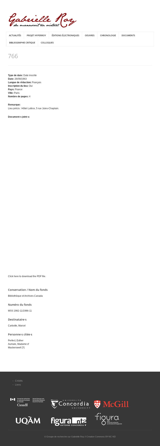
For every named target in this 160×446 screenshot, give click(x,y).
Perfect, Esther (15, 340)
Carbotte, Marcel (17, 325)
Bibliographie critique (22, 42)
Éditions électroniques (65, 35)
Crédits (19, 380)
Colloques (47, 42)
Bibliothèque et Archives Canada (25, 296)
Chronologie (108, 35)
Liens (18, 384)
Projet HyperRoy (36, 35)
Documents (128, 35)
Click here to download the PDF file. (27, 276)
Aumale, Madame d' (18, 344)
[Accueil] (42, 20)
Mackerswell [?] (16, 347)
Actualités (15, 35)
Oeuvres (89, 35)
